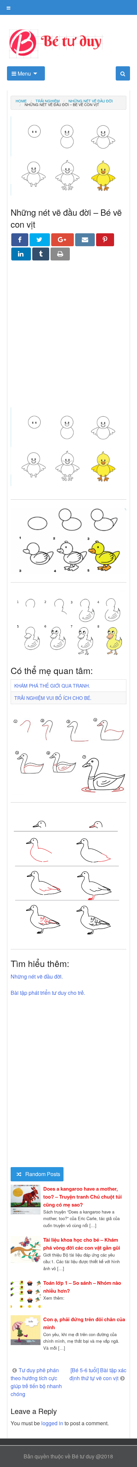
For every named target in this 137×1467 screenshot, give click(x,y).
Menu (23, 73)
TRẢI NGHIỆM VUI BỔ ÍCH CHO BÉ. (52, 698)
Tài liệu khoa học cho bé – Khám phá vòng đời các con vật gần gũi (81, 1243)
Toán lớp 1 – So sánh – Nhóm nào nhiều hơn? (82, 1286)
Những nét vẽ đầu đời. (37, 976)
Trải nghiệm (48, 101)
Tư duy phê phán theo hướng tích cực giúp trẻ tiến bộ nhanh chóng (36, 1382)
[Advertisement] (68, 339)
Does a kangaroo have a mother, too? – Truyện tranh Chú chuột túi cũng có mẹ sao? (82, 1196)
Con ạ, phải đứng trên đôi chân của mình (84, 1323)
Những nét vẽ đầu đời (90, 101)
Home (21, 100)
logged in (52, 1423)
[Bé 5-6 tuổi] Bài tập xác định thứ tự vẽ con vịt (97, 1374)
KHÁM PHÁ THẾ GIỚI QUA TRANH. (52, 685)
